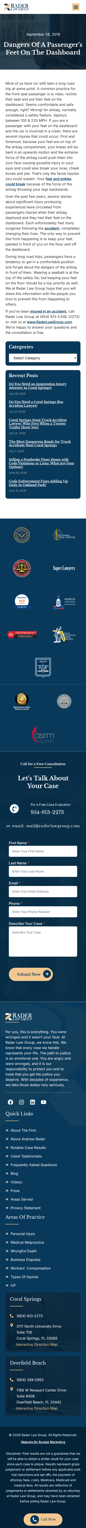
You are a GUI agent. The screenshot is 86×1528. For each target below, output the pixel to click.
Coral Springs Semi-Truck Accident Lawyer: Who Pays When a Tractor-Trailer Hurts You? (38, 423)
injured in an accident (48, 311)
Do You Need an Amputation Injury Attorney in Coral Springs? (37, 386)
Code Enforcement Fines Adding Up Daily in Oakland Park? (38, 483)
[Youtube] (44, 1102)
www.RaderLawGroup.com (49, 322)
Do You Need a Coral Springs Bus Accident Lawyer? (36, 404)
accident (52, 228)
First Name (19, 843)
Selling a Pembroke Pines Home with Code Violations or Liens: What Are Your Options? (41, 463)
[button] (75, 7)
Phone (15, 904)
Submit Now (29, 974)
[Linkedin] (32, 1102)
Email (15, 883)
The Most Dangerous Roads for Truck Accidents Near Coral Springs (40, 443)
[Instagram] (21, 1102)
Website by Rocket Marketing (43, 1442)
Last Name (19, 863)
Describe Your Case (27, 924)
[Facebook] (10, 1102)
